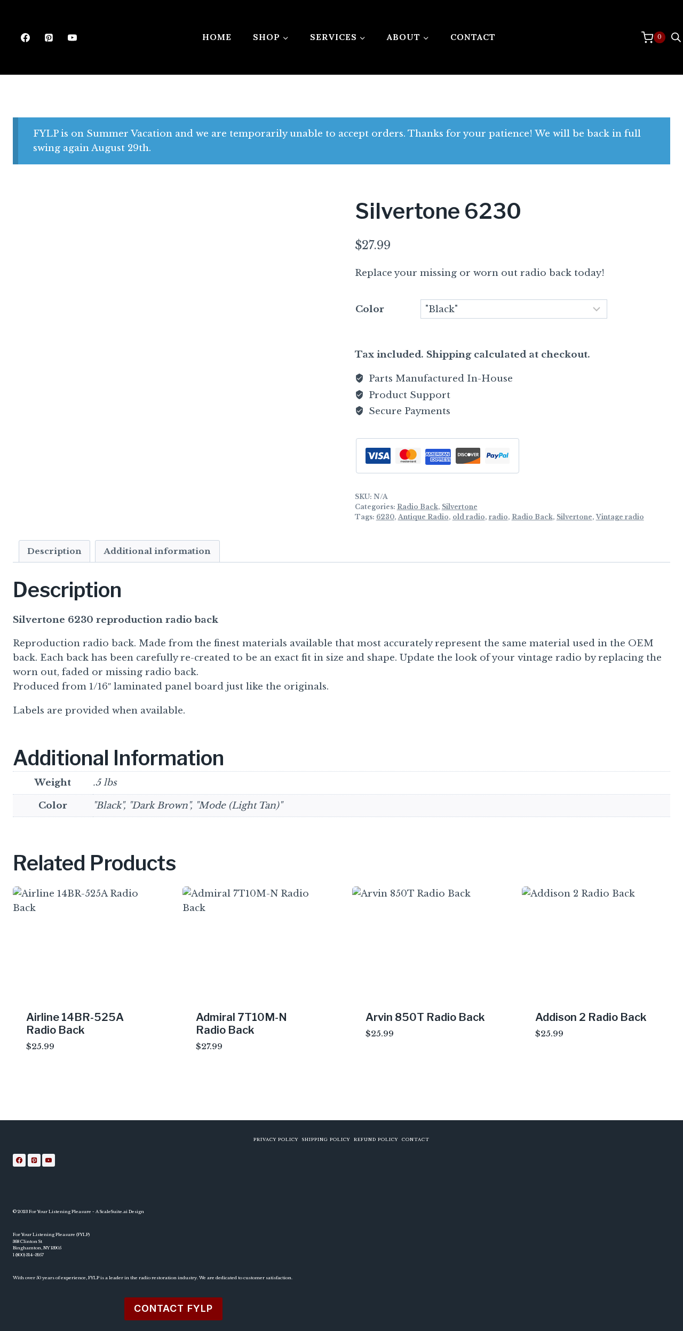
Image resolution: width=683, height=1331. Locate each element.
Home (217, 36)
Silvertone (460, 507)
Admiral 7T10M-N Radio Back (241, 1023)
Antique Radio (423, 517)
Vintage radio (620, 517)
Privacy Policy (275, 1139)
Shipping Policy (326, 1139)
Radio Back (417, 507)
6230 (385, 517)
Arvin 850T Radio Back (425, 1017)
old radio (468, 517)
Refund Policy (376, 1139)
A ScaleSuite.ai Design (120, 1211)
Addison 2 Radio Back (591, 1017)
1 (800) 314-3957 (28, 1254)
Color (369, 309)
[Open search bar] (676, 37)
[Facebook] (25, 37)
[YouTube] (72, 37)
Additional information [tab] (157, 551)
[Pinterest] (48, 37)
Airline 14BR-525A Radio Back (75, 1023)
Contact (473, 36)
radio (498, 517)
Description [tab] (54, 551)
